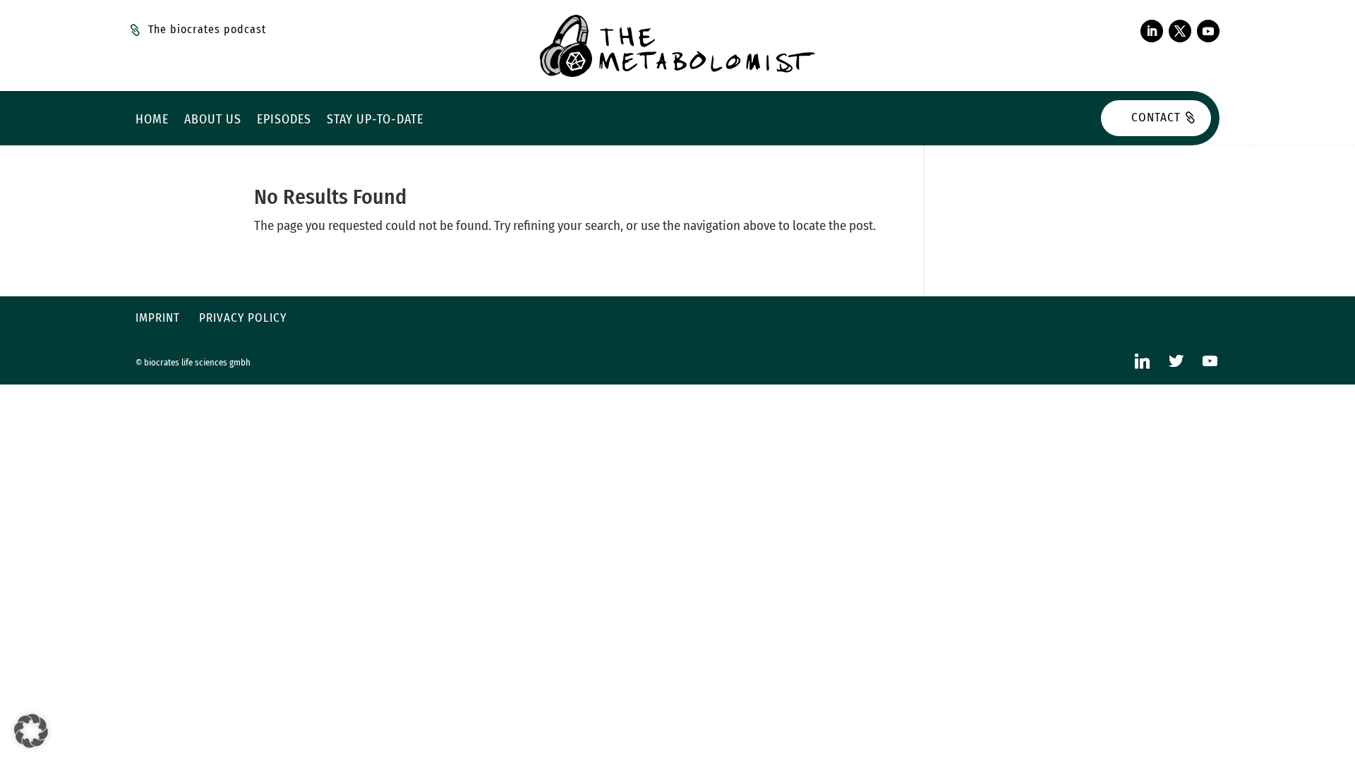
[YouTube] (1210, 360)
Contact (1156, 117)
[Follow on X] (1180, 31)
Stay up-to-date (375, 120)
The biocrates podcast (207, 29)
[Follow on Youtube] (1208, 31)
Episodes (284, 120)
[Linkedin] (1142, 360)
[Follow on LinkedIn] (1151, 31)
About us (212, 120)
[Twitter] (1176, 360)
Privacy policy (243, 317)
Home (152, 120)
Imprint (158, 317)
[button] (31, 731)
